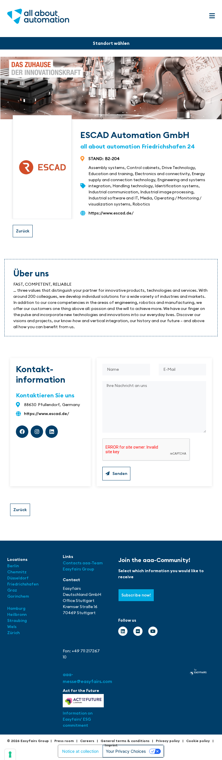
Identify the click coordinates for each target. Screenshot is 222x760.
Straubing (17, 620)
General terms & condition (124, 741)
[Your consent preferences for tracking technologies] (10, 754)
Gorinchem (18, 596)
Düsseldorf (18, 578)
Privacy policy (168, 741)
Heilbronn (17, 614)
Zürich (13, 632)
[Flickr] (138, 631)
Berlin (13, 565)
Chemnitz (17, 571)
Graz (12, 590)
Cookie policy (198, 741)
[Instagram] (37, 431)
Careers (87, 741)
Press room (64, 741)
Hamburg (16, 608)
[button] (212, 16)
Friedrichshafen (22, 584)
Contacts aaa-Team (83, 563)
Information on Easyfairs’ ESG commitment (77, 719)
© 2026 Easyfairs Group (28, 741)
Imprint (111, 745)
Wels (11, 626)
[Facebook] (22, 431)
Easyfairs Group (78, 569)
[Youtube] (153, 631)
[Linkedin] (51, 431)
